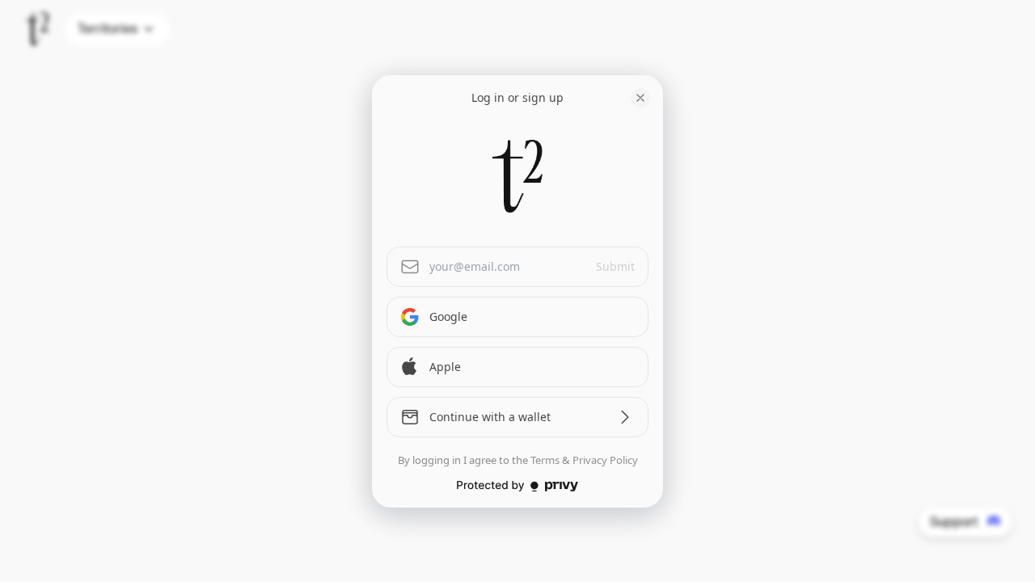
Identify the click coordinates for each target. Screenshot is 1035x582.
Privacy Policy (605, 460)
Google (448, 316)
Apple (445, 366)
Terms (545, 460)
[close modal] (640, 98)
